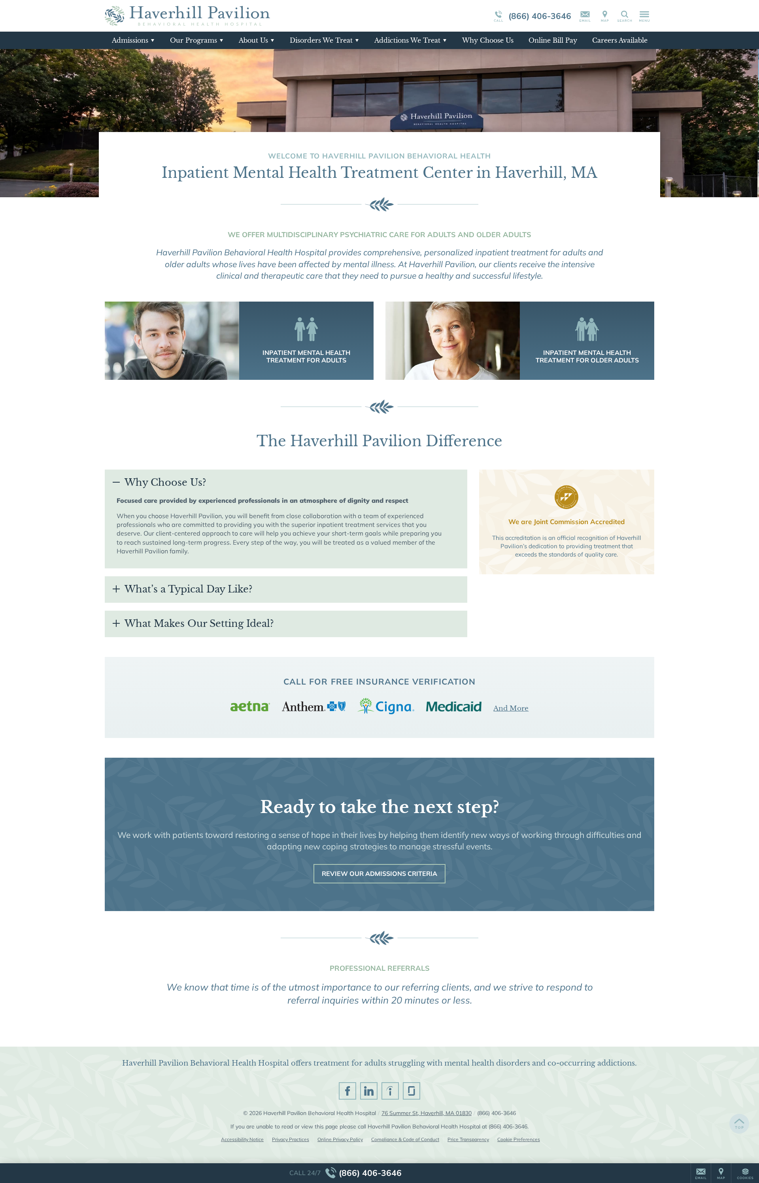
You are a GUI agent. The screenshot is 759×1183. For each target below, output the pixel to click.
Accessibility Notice (242, 1139)
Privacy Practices (290, 1139)
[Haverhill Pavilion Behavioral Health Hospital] (223, 16)
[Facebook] (347, 1091)
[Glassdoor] (411, 1091)
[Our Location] (605, 16)
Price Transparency (468, 1139)
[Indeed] (390, 1091)
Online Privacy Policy (340, 1139)
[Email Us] (585, 16)
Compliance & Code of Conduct (405, 1139)
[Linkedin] (369, 1091)
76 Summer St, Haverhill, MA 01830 (426, 1113)
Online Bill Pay (553, 40)
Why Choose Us (488, 40)
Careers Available (620, 40)
